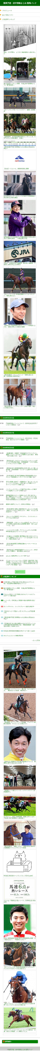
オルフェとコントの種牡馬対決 (13, 635)
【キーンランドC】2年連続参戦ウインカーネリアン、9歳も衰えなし (19, 294)
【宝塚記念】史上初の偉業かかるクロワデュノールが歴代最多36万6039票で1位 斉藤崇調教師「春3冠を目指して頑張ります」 (20, 625)
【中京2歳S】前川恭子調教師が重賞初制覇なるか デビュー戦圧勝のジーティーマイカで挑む (21, 476)
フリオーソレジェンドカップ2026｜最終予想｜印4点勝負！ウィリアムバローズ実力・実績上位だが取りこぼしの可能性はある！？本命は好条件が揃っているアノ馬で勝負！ (22, 563)
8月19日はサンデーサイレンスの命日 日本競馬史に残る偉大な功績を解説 (20, 196)
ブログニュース (7, 10)
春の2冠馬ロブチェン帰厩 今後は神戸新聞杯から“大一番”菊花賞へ (19, 84)
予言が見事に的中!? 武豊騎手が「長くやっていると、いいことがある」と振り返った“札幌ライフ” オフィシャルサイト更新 (22, 483)
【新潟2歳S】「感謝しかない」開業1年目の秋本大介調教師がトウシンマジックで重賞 (19, 847)
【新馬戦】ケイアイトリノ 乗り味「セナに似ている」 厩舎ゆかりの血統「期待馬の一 (20, 689)
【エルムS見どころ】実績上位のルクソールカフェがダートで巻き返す (19, 594)
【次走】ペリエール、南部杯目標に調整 (16, 168)
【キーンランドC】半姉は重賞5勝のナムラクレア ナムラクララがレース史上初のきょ (19, 967)
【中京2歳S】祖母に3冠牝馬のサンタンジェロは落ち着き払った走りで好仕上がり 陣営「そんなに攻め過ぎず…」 (22, 510)
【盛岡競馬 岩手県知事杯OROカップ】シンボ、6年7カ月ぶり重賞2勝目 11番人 (19, 137)
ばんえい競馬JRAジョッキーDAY (16, 556)
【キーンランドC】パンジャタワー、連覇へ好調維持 (19, 110)
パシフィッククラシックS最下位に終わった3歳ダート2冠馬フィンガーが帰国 (21, 489)
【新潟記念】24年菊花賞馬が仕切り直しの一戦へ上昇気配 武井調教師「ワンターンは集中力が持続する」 (22, 469)
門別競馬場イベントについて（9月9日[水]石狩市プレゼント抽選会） (21, 424)
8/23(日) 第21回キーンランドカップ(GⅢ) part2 (18, 875)
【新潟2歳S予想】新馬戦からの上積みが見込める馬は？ (19, 147)
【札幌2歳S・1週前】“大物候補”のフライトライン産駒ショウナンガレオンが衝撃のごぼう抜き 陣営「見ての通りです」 (22, 454)
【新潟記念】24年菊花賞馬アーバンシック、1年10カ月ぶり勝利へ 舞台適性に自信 (21, 550)
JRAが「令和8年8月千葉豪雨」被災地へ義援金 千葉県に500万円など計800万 (20, 263)
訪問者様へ (8, 1041)
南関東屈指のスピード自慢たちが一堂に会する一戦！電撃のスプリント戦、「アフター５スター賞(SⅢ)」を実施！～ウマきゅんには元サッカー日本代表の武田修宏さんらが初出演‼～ (21, 497)
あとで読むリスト (7, 15)
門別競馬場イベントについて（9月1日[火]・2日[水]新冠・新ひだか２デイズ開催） (22, 438)
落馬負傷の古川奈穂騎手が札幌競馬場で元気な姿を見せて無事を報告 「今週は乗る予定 (20, 237)
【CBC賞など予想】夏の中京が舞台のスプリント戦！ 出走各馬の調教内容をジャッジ (19, 582)
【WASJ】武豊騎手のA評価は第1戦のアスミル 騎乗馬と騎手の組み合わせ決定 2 (20, 762)
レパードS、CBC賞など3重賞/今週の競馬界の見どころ (19, 601)
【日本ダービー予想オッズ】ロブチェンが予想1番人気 (19, 611)
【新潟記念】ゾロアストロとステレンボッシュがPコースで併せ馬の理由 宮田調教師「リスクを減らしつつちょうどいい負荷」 (22, 462)
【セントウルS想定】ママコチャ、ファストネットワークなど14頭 (21, 517)
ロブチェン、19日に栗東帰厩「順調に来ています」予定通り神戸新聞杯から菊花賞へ (20, 817)
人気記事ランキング (8, 19)
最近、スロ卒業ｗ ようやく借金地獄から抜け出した (20, 52)
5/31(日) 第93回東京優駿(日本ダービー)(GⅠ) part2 (19, 631)
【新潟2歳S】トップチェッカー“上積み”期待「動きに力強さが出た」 (19, 406)
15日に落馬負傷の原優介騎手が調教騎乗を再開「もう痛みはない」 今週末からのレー (20, 938)
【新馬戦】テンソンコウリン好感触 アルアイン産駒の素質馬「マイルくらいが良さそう (20, 722)
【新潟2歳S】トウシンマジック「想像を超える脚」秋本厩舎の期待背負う (18, 375)
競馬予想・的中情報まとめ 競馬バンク (20, 3)
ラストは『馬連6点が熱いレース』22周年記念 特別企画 (20, 901)
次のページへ (20, 572)
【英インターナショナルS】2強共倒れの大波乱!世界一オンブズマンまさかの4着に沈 (19, 1004)
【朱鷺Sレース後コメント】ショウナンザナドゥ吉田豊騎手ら (19, 791)
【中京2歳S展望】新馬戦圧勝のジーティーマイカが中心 (21, 544)
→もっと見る (36, 640)
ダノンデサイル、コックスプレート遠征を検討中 (19, 606)
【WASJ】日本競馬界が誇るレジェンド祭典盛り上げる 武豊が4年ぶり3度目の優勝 (19, 326)
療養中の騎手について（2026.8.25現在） (18, 504)
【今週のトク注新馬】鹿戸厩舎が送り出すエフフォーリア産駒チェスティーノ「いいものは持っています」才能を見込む (22, 537)
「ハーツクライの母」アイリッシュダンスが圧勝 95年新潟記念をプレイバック (21, 530)
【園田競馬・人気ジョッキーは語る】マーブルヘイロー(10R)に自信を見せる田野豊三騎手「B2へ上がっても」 (22, 524)
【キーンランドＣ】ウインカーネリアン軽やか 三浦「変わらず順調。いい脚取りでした (20, 1030)
